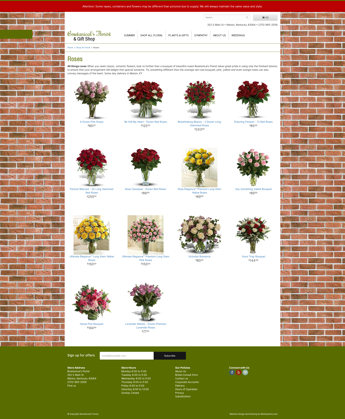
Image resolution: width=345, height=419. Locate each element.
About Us (180, 371)
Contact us (181, 378)
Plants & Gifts (178, 35)
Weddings (238, 35)
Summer (129, 35)
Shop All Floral (151, 35)
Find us (71, 385)
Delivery (180, 385)
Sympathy (201, 35)
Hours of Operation (186, 389)
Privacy (179, 392)
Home (70, 47)
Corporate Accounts (187, 381)
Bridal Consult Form (186, 374)
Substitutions (182, 396)
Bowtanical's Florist (89, 36)
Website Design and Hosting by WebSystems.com (253, 414)
